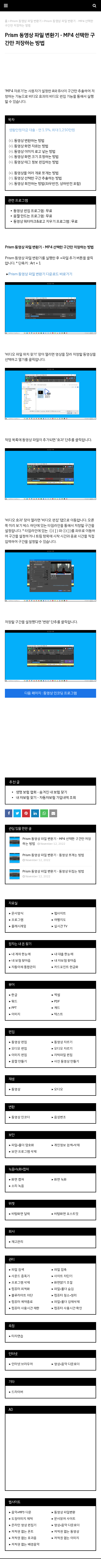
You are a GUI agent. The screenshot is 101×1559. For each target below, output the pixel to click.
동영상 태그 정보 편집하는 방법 (36, 162)
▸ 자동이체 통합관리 (22, 967)
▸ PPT (13, 1007)
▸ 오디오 (57, 1089)
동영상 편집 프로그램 (28, 210)
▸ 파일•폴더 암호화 (21, 1145)
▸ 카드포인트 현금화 (65, 967)
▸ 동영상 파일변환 (64, 1512)
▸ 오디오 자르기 (62, 1048)
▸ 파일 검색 (16, 1269)
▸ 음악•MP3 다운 (20, 1512)
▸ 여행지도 (59, 919)
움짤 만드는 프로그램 (28, 216)
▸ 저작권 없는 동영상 (65, 1531)
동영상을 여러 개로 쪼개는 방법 (36, 173)
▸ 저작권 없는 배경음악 (24, 1544)
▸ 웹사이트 (59, 913)
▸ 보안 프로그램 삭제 (23, 1151)
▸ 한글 (13, 994)
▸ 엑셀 (56, 994)
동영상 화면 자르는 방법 (31, 146)
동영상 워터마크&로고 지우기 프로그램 (41, 221)
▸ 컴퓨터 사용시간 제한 (24, 1308)
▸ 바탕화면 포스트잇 (65, 1213)
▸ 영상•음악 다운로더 (66, 1364)
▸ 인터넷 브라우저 (21, 1364)
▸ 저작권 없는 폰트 (21, 1531)
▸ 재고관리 (16, 1241)
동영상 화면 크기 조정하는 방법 (36, 156)
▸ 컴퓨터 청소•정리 (64, 1295)
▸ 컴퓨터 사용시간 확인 (67, 1308)
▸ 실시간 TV (59, 926)
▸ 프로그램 (16, 919)
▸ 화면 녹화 (59, 1179)
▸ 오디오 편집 (18, 1048)
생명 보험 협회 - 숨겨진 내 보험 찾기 (41, 792)
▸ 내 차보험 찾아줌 (64, 960)
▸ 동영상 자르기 (62, 1042)
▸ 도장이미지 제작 (21, 1518)
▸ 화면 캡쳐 (16, 1179)
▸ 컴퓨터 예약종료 (21, 1301)
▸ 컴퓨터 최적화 (19, 1288)
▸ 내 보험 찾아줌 (20, 960)
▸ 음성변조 (59, 1117)
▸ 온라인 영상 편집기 (23, 1525)
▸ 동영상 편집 (18, 1042)
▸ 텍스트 (57, 1014)
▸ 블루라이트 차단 (21, 1295)
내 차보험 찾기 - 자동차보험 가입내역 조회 (46, 797)
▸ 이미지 (14, 1014)
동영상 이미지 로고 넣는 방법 (34, 151)
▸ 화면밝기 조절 (62, 1282)
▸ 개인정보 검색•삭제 (66, 1145)
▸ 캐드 (56, 1007)
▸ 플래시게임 (17, 926)
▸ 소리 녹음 (16, 1185)
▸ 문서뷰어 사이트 (64, 1518)
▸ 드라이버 (16, 1392)
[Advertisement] (50, 70)
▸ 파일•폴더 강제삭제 (66, 1301)
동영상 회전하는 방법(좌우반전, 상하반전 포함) (47, 183)
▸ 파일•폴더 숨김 (63, 1288)
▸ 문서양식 (16, 913)
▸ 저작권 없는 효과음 (23, 1538)
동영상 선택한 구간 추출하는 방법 (38, 178)
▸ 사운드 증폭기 (19, 1276)
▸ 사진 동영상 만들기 (65, 1061)
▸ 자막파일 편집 (62, 1055)
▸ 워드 (13, 1001)
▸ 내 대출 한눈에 (62, 954)
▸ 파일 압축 (59, 1269)
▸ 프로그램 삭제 (19, 1282)
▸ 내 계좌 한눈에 (20, 954)
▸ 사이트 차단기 (62, 1276)
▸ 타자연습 (16, 1336)
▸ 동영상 (14, 1089)
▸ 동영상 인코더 (19, 1117)
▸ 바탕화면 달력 (19, 1213)
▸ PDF (56, 1001)
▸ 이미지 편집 (18, 1055)
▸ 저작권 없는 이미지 (65, 1538)
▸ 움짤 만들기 (18, 1061)
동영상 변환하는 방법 (29, 140)
